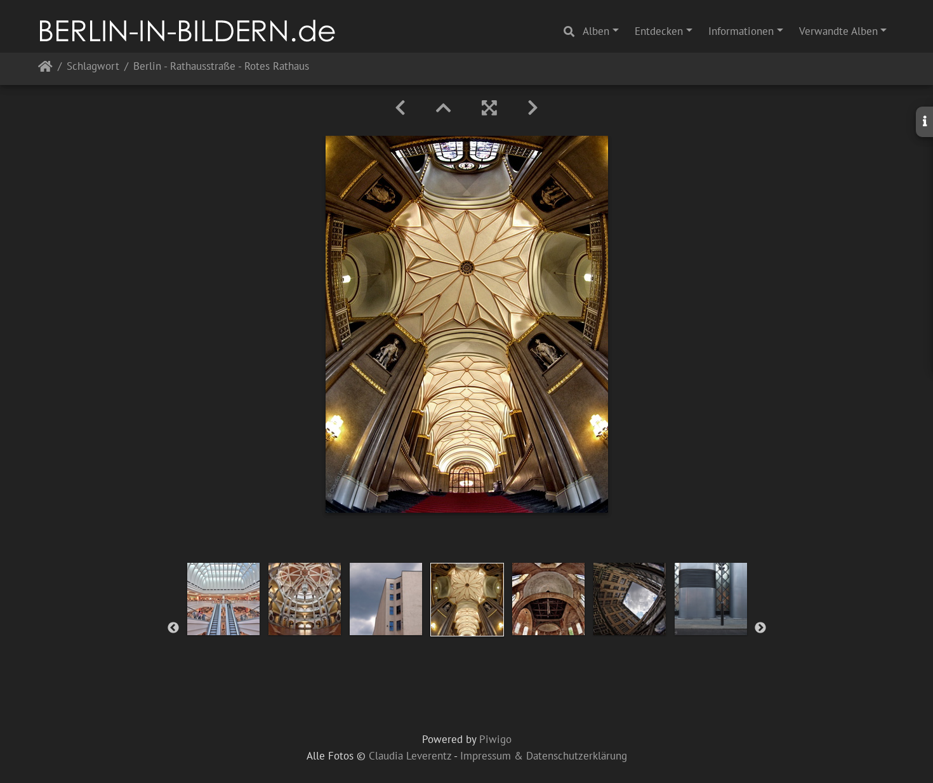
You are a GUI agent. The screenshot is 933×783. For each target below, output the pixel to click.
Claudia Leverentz (410, 756)
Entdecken (659, 31)
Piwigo (495, 739)
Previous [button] (173, 628)
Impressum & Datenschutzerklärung (543, 756)
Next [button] (760, 628)
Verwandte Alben (838, 31)
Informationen (741, 31)
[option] (223, 599)
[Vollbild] (489, 107)
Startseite (45, 69)
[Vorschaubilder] (443, 107)
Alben (596, 31)
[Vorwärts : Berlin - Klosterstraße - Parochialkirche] (532, 107)
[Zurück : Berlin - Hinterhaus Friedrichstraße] (400, 107)
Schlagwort (93, 67)
